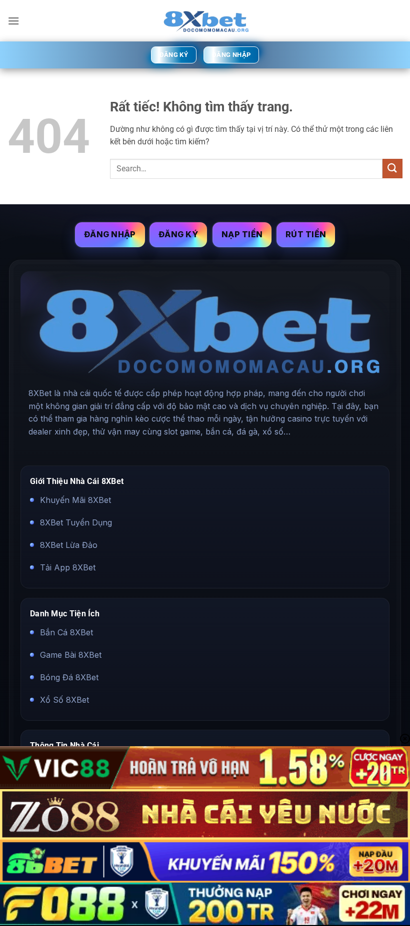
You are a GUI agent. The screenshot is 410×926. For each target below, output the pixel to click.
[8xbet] (205, 20)
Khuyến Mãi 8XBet (75, 500)
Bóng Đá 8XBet (69, 677)
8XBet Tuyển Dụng (76, 522)
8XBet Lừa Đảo (69, 545)
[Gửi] (392, 168)
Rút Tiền (306, 234)
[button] (14, 20)
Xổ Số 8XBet (64, 700)
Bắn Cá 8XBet (66, 632)
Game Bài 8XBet (71, 655)
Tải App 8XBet (68, 568)
